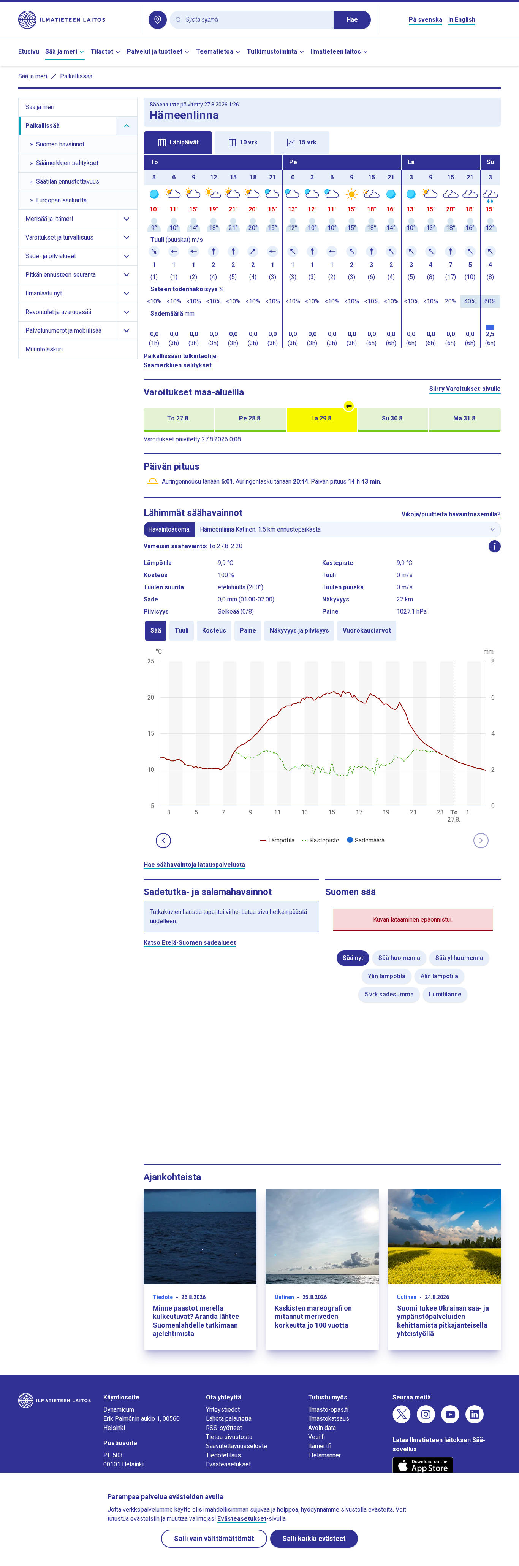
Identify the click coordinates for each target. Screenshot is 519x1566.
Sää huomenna (399, 957)
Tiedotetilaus (223, 1455)
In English (461, 19)
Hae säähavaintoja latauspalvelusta (194, 864)
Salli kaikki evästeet (314, 1538)
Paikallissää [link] (76, 76)
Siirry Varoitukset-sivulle (465, 388)
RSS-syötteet (224, 1427)
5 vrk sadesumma (389, 994)
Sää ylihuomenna (459, 957)
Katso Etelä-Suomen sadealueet (190, 942)
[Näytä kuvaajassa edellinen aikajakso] (163, 840)
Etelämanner (324, 1455)
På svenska (425, 19)
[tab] (178, 142)
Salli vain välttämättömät (214, 1538)
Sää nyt (353, 957)
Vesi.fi (316, 1437)
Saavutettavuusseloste (236, 1446)
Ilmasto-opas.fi (328, 1409)
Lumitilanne (445, 994)
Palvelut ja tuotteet (154, 51)
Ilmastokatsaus (328, 1418)
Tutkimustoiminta (272, 51)
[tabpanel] (322, 251)
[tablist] (322, 142)
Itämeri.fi (319, 1446)
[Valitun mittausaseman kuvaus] (495, 546)
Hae (352, 19)
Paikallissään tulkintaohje (180, 356)
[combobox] (256, 20)
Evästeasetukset (228, 1464)
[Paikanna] (158, 20)
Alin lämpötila (439, 976)
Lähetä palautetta (229, 1418)
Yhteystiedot (223, 1409)
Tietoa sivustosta (229, 1437)
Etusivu (28, 51)
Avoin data (322, 1427)
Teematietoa (214, 51)
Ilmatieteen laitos (336, 51)
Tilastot (102, 51)
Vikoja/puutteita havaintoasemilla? (451, 514)
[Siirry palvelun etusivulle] (77, 20)
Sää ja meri (61, 51)
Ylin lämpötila (386, 976)
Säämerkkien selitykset (178, 365)
